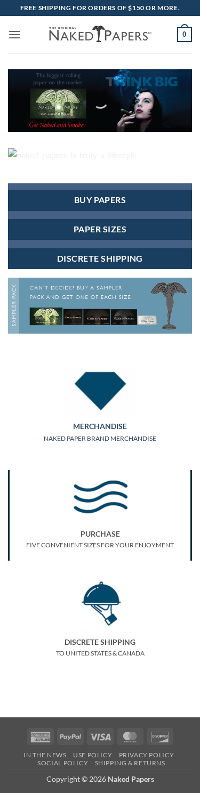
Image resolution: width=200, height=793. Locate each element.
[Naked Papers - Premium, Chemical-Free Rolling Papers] (100, 34)
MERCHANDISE (100, 426)
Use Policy (92, 755)
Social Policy (62, 763)
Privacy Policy (146, 755)
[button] (14, 34)
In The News (45, 755)
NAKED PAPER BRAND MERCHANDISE (100, 438)
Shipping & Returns (130, 763)
